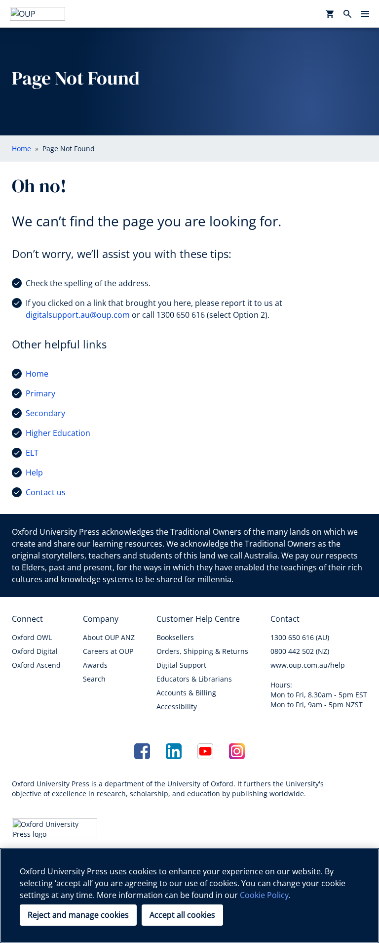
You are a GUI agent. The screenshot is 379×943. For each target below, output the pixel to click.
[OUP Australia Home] (37, 14)
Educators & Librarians (194, 679)
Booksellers (175, 637)
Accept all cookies (182, 914)
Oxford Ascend (36, 665)
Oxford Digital (35, 651)
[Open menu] (365, 14)
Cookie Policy (264, 895)
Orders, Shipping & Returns (202, 651)
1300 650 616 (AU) (299, 637)
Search (94, 679)
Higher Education (58, 433)
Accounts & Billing (186, 692)
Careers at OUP (108, 651)
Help (34, 472)
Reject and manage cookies (78, 914)
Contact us (46, 492)
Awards (95, 665)
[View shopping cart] (330, 14)
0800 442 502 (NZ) (299, 651)
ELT (32, 452)
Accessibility (176, 706)
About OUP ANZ (109, 637)
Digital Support (181, 665)
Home (37, 373)
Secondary (45, 413)
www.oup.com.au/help (307, 665)
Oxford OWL (32, 637)
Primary (40, 393)
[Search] (347, 14)
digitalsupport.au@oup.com (78, 314)
